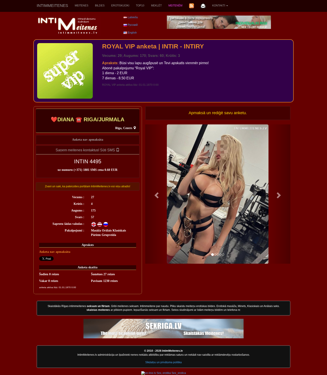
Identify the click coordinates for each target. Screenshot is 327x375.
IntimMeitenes (52, 5)
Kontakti (219, 5)
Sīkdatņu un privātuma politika (163, 362)
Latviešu (133, 17)
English (132, 32)
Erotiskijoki (120, 5)
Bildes (100, 5)
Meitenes (81, 5)
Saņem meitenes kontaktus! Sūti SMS (86, 150)
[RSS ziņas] (191, 6)
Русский (133, 24)
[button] (156, 194)
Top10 (140, 5)
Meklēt (156, 5)
